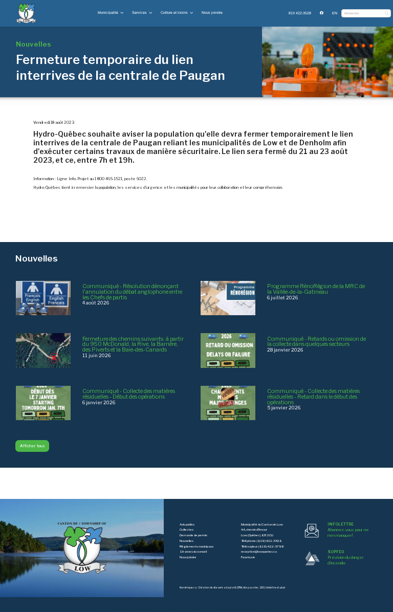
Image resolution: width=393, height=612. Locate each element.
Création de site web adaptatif (217, 587)
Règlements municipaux (196, 546)
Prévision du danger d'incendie (346, 557)
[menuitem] (300, 14)
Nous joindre (212, 12)
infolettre (271, 587)
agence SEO (142, 609)
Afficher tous (32, 446)
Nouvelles (186, 541)
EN (334, 13)
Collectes (186, 530)
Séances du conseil (193, 552)
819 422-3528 (300, 13)
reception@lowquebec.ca (259, 552)
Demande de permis (193, 535)
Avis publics (187, 524)
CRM (239, 587)
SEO (262, 587)
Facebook (248, 557)
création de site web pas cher (219, 609)
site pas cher (250, 587)
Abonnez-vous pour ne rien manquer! (348, 530)
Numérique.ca (188, 587)
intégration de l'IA (172, 609)
